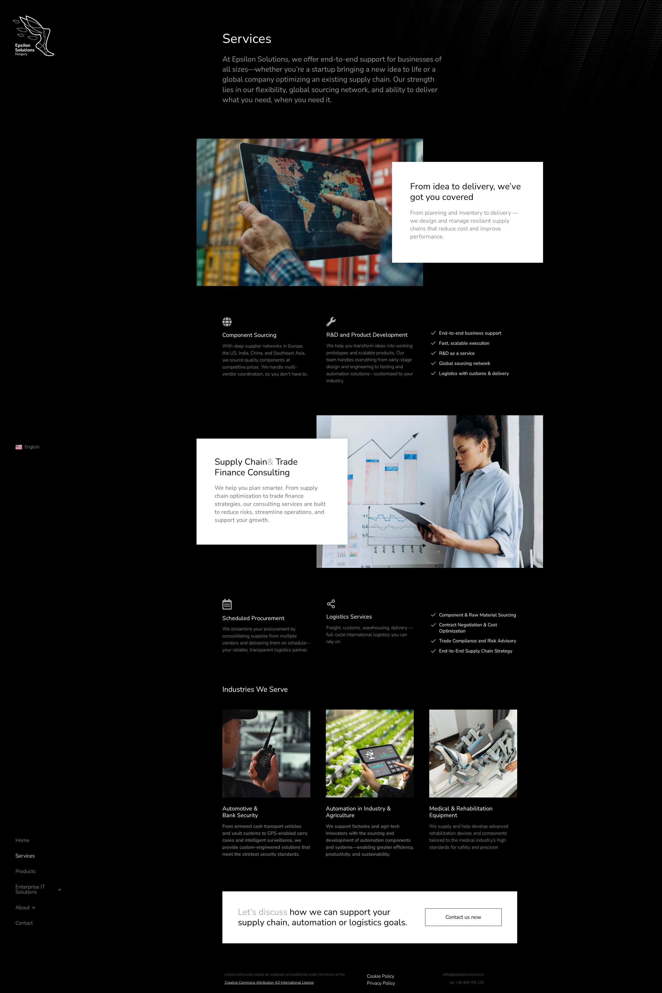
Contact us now (463, 917)
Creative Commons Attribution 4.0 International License (269, 982)
